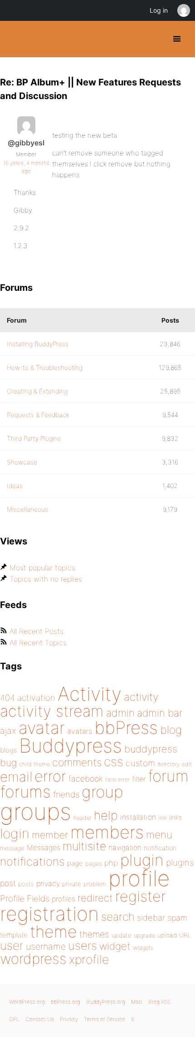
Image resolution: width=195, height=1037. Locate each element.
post (8, 883)
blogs (8, 750)
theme (53, 932)
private (71, 883)
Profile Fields (24, 898)
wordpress (33, 958)
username (46, 946)
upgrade (144, 935)
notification (160, 848)
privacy (48, 883)
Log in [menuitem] (159, 10)
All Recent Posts (36, 631)
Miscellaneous (27, 509)
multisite (84, 846)
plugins (180, 862)
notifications (32, 861)
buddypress (150, 749)
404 (7, 698)
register (140, 896)
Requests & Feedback (38, 415)
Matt (136, 1001)
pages (93, 863)
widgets (143, 947)
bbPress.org (65, 1001)
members (107, 832)
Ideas (15, 485)
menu (159, 834)
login (14, 833)
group (102, 792)
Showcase (22, 462)
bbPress (126, 727)
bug (8, 762)
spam (177, 917)
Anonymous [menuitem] (183, 10)
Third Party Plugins (34, 438)
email (16, 776)
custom (140, 763)
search (118, 916)
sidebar (151, 917)
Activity (90, 693)
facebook (85, 778)
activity (141, 696)
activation (36, 698)
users (82, 945)
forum (168, 776)
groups (35, 811)
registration (49, 913)
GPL (14, 1019)
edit (187, 764)
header (82, 817)
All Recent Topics (38, 642)
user (12, 945)
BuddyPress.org (14, 39)
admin (120, 713)
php (111, 862)
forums (25, 792)
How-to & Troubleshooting (45, 367)
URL (185, 935)
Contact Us (39, 1019)
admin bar (159, 713)
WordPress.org (27, 1001)
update (122, 935)
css (113, 761)
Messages (43, 847)
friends (66, 794)
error (50, 776)
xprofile (89, 959)
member (50, 835)
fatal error (117, 779)
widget (115, 946)
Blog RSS (159, 1001)
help (106, 815)
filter (139, 779)
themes (94, 934)
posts (26, 883)
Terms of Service (104, 1019)
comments (77, 762)
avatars (79, 731)
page (75, 863)
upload (167, 935)
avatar (42, 728)
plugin (142, 859)
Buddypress (70, 745)
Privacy (69, 1019)
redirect (95, 898)
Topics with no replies (46, 578)
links (175, 817)
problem (94, 883)
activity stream (52, 711)
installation (138, 817)
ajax (8, 730)
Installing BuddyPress (37, 344)
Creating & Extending (37, 391)
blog (171, 730)
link (162, 817)
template (14, 935)
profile (139, 878)
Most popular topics (42, 567)
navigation (124, 847)
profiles (63, 898)
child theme (34, 764)
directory (168, 764)
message (12, 848)
